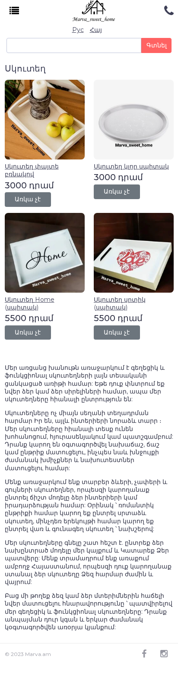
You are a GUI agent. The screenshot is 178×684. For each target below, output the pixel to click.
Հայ (96, 30)
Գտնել (156, 45)
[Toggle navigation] (14, 11)
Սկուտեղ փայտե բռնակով (32, 170)
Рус (78, 30)
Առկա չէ (28, 199)
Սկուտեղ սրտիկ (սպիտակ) (120, 303)
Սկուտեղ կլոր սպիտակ (131, 166)
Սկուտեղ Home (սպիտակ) (29, 303)
